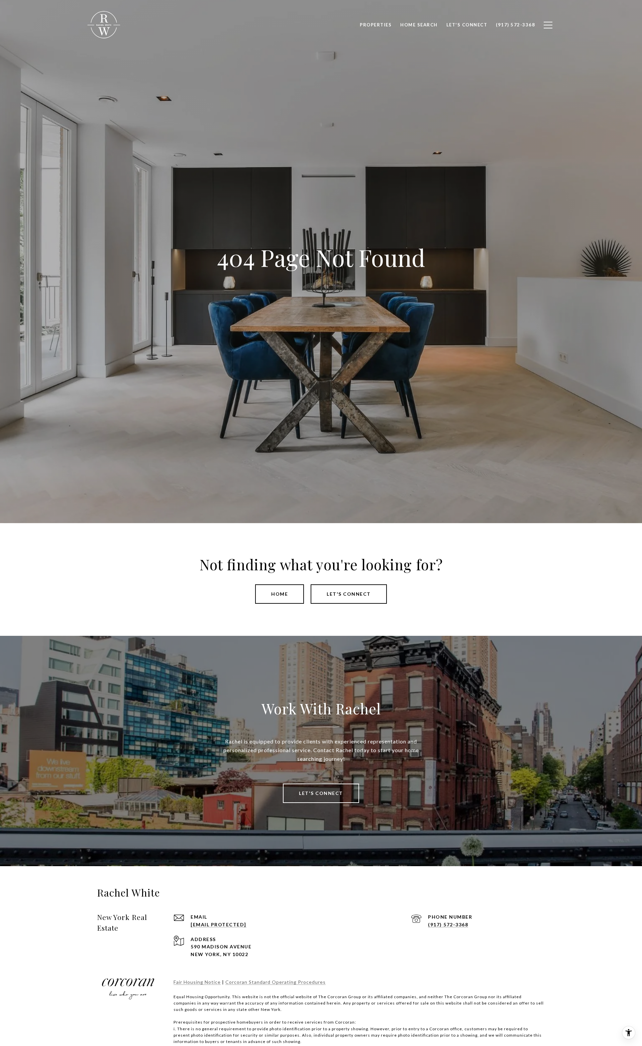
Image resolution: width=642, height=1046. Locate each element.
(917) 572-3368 (448, 924)
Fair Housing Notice (197, 982)
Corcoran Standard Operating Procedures (275, 982)
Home (279, 594)
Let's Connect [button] (349, 594)
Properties (376, 24)
